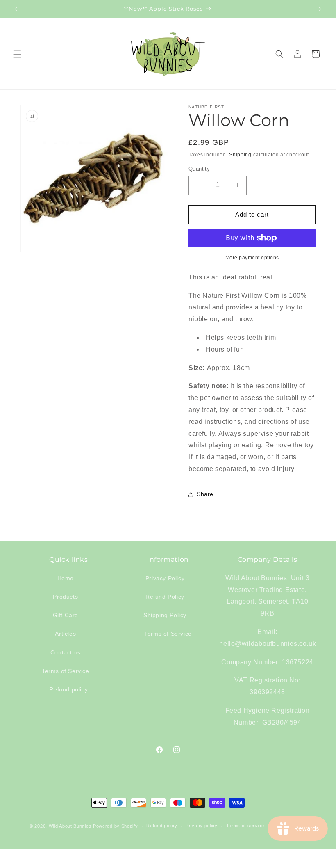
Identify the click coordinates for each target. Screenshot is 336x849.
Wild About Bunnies (70, 826)
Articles (65, 633)
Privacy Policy (164, 578)
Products (65, 596)
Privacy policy (202, 825)
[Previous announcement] (16, 9)
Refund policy (68, 689)
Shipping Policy (164, 615)
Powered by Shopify (115, 826)
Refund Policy (164, 596)
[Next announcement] (320, 9)
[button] (17, 54)
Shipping (240, 155)
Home (65, 578)
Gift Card (65, 615)
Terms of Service (65, 671)
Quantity (199, 169)
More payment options (252, 258)
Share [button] (205, 494)
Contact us (65, 652)
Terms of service (245, 825)
